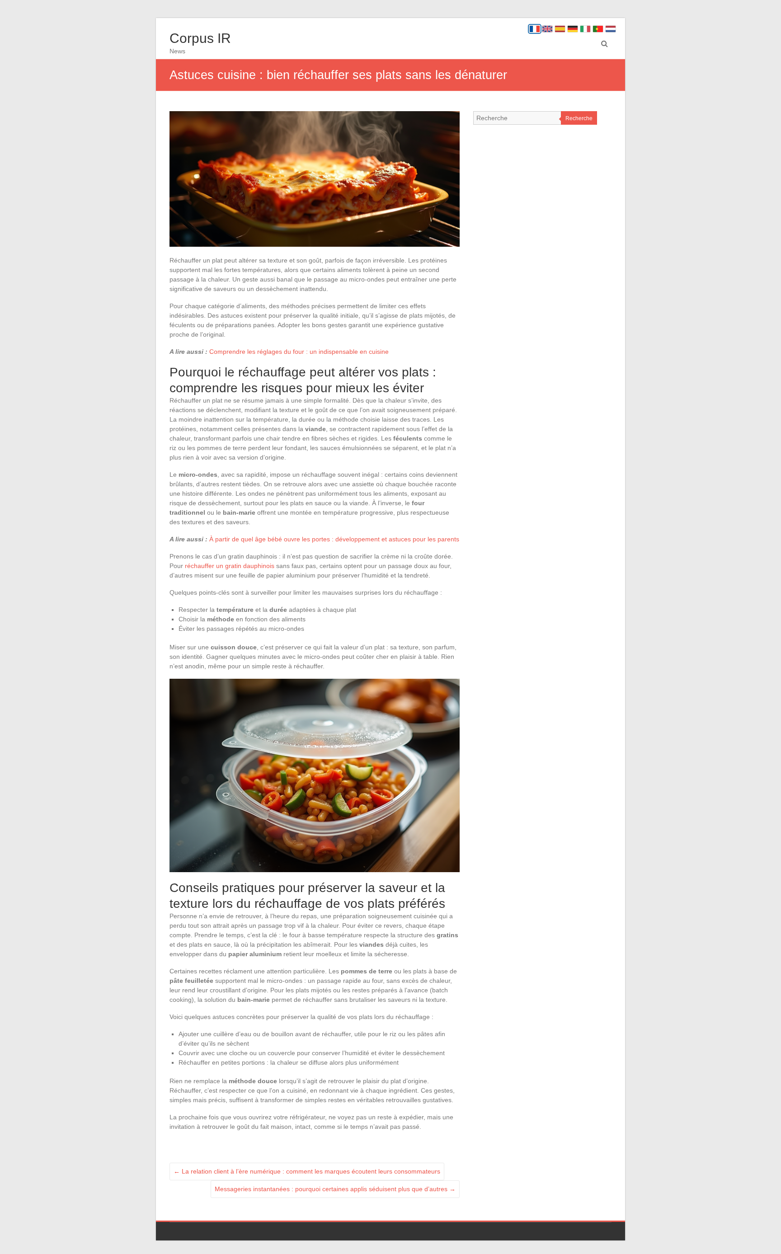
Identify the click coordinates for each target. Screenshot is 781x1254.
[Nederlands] (610, 29)
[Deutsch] (572, 29)
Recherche (579, 118)
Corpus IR (200, 38)
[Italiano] (585, 29)
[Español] (560, 29)
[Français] (534, 29)
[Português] (598, 29)
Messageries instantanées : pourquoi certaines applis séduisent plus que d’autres (335, 1189)
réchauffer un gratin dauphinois (229, 565)
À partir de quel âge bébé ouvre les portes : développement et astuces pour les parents (334, 539)
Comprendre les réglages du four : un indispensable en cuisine (299, 351)
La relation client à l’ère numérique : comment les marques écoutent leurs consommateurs (307, 1171)
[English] (547, 29)
